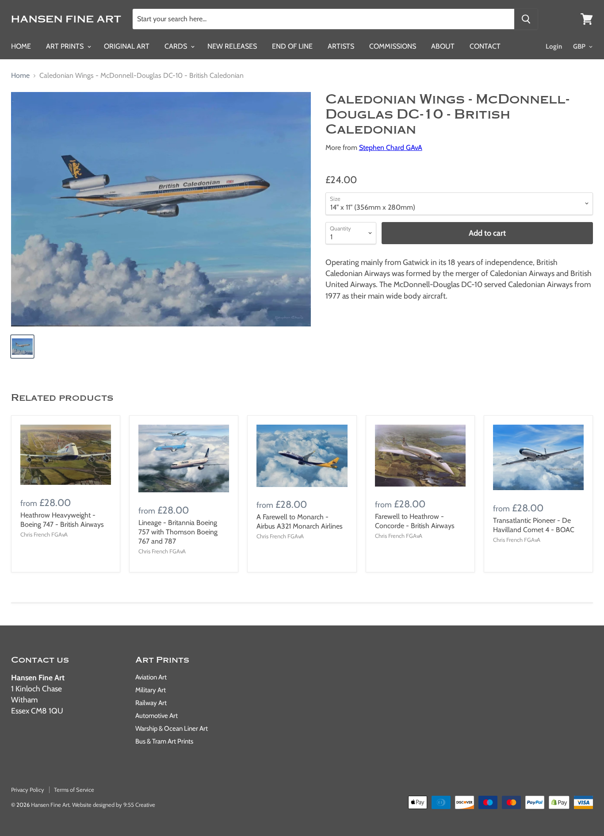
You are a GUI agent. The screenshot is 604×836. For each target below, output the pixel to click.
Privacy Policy (27, 789)
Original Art (126, 46)
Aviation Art (151, 677)
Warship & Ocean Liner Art (171, 728)
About (443, 46)
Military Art (150, 690)
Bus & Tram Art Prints (164, 741)
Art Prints (65, 46)
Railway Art (151, 703)
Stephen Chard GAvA (390, 147)
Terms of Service (74, 789)
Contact (485, 46)
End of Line (292, 46)
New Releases (232, 46)
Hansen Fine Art (50, 804)
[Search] (526, 19)
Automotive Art (156, 716)
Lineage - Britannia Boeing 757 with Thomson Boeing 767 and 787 (178, 531)
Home (21, 46)
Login (554, 46)
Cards (176, 46)
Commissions (392, 46)
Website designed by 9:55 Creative (113, 804)
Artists (341, 46)
